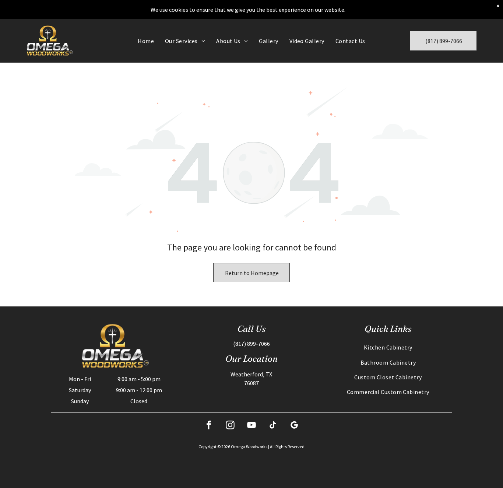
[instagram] (230, 425)
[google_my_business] (294, 425)
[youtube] (251, 425)
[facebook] (208, 425)
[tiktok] (272, 425)
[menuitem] (145, 40)
